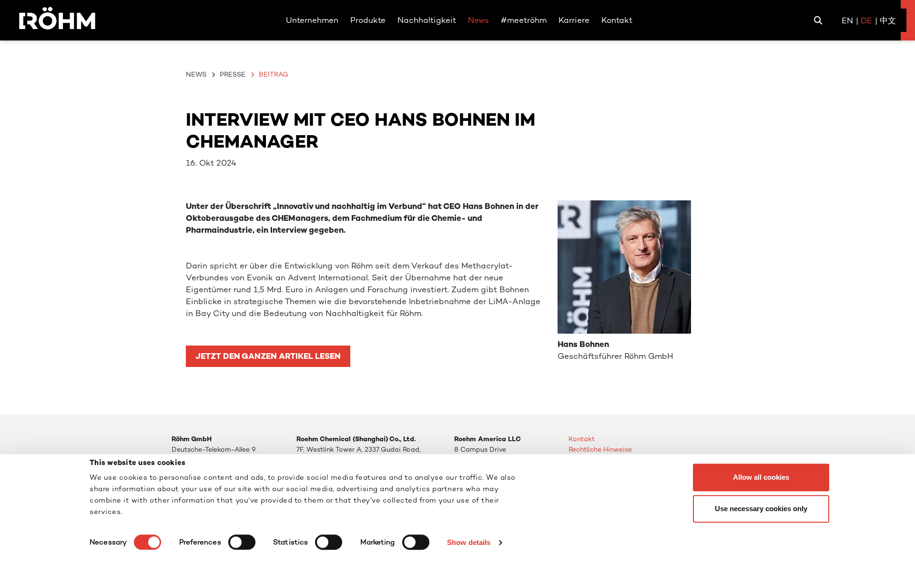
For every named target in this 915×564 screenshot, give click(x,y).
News (196, 74)
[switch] (241, 542)
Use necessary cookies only (761, 509)
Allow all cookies (761, 477)
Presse (232, 74)
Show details (468, 542)
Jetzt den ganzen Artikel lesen (268, 356)
